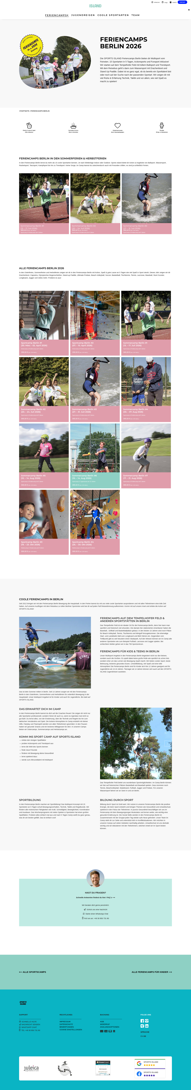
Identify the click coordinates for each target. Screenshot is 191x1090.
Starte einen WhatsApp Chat (96, 914)
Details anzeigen (54, 242)
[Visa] (106, 1031)
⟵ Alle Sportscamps (32, 972)
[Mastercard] (110, 1031)
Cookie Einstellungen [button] (71, 1030)
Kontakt (182, 2)
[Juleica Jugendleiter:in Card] (31, 1068)
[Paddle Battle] (64, 1068)
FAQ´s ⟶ (111, 898)
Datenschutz (66, 1024)
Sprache (157, 2)
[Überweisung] (114, 1031)
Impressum (65, 1022)
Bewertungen (67, 1027)
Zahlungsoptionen (109, 1027)
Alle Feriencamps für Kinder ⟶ (152, 972)
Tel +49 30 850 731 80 (30, 1030)
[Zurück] (22, 202)
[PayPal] (101, 1031)
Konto (174, 2)
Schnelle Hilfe (29, 1022)
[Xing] (142, 1026)
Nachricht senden (31, 1024)
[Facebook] (142, 1021)
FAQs (166, 2)
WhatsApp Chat (29, 1027)
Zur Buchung (31, 243)
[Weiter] (169, 202)
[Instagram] (146, 1021)
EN (142, 1036)
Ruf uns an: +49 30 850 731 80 (96, 918)
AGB (102, 1022)
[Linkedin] (146, 1026)
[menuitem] (155, 2)
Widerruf (105, 1024)
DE (145, 1036)
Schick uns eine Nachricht (97, 910)
